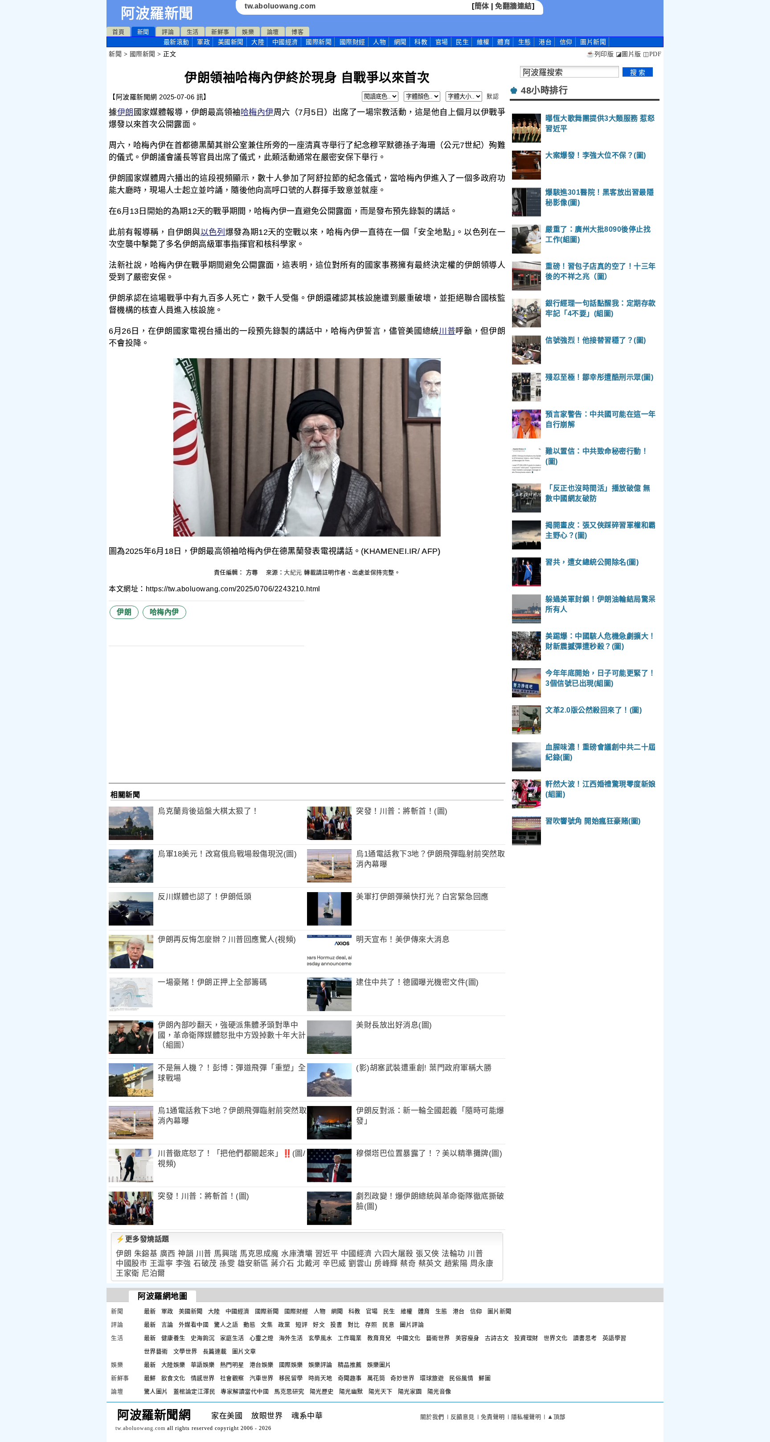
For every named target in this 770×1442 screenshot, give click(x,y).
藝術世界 (438, 1338)
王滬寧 (161, 1263)
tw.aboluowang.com (280, 6)
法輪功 (453, 1253)
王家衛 (127, 1273)
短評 (301, 1324)
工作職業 (350, 1338)
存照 (371, 1324)
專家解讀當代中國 (245, 1391)
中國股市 (131, 1263)
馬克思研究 (289, 1391)
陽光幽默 (351, 1391)
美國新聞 (231, 41)
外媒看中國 (194, 1324)
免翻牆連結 (513, 6)
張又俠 (427, 1253)
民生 (462, 41)
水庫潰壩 (296, 1253)
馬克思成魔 (259, 1253)
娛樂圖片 (379, 1364)
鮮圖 (485, 1378)
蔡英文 (430, 1263)
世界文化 (556, 1338)
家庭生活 (232, 1338)
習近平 (327, 1253)
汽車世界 (262, 1378)
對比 (354, 1324)
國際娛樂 (291, 1364)
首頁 (118, 32)
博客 (297, 32)
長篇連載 (215, 1351)
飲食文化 (173, 1378)
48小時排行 (544, 90)
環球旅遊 (432, 1378)
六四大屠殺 (394, 1253)
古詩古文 (497, 1338)
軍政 (203, 41)
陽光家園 (410, 1391)
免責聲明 (493, 1416)
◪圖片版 (628, 54)
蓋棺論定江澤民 (194, 1391)
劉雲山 (360, 1263)
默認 (493, 96)
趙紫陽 (456, 1263)
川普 (447, 331)
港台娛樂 (262, 1364)
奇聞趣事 (350, 1378)
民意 (388, 1324)
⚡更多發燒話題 (142, 1239)
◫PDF (652, 54)
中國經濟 (285, 41)
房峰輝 (386, 1263)
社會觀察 (232, 1378)
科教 (420, 41)
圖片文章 (244, 1351)
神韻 (185, 1253)
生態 (524, 41)
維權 (483, 41)
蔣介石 (283, 1263)
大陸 (257, 41)
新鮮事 (220, 32)
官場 (441, 41)
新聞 (143, 32)
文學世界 (185, 1351)
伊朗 (125, 112)
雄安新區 (253, 1263)
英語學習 (614, 1338)
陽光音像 (439, 1391)
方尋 (253, 572)
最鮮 (150, 1378)
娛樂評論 (320, 1364)
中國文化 (409, 1338)
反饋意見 (463, 1416)
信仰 (566, 41)
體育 (503, 41)
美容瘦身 (467, 1338)
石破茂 (205, 1263)
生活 (193, 32)
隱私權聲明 (526, 1416)
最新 (176, 41)
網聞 (400, 41)
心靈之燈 (262, 1338)
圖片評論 (412, 1324)
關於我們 (432, 1416)
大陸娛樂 (173, 1364)
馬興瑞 (226, 1253)
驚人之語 (226, 1324)
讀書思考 (585, 1338)
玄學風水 (320, 1338)
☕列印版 (600, 54)
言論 (167, 1324)
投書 (336, 1324)
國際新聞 (319, 41)
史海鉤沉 (203, 1338)
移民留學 (291, 1378)
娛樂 (248, 32)
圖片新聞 (499, 1311)
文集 (267, 1324)
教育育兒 (379, 1338)
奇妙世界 (402, 1378)
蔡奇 (408, 1263)
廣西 (168, 1253)
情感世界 (203, 1378)
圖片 (593, 41)
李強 (183, 1263)
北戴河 (308, 1263)
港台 (545, 41)
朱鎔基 (146, 1253)
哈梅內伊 (257, 112)
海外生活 (291, 1338)
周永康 (482, 1263)
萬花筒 (376, 1378)
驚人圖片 (156, 1391)
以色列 (213, 232)
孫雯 (227, 1263)
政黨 (284, 1324)
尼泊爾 (153, 1273)
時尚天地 (320, 1378)
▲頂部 (556, 1416)
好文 (319, 1324)
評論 (168, 32)
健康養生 (173, 1338)
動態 (249, 1324)
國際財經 (352, 41)
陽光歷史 (322, 1391)
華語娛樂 (203, 1364)
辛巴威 (334, 1263)
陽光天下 (381, 1391)
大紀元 (293, 572)
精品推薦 (350, 1364)
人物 (379, 41)
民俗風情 (461, 1378)
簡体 (482, 6)
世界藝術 (156, 1351)
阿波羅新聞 (157, 13)
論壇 (273, 32)
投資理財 (526, 1338)
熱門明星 (232, 1364)
